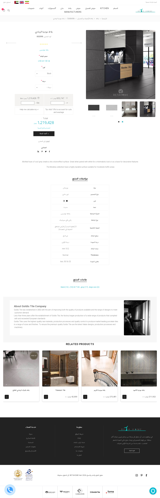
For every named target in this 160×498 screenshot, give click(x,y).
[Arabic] (16, 2)
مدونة (30, 434)
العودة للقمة (132, 451)
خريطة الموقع (79, 434)
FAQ (79, 438)
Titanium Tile (60, 390)
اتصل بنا (79, 455)
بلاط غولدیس (43, 50)
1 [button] (122, 122)
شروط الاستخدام (79, 447)
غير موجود (73, 355)
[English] (22, 2)
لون (44, 67)
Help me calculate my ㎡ (29, 109)
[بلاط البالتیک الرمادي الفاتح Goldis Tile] (21, 369)
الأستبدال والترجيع (30, 451)
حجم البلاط (44, 56)
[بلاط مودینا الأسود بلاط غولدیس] (139, 369)
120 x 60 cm (42, 61)
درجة (44, 81)
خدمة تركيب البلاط (79, 442)
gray (83, 287)
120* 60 (76, 287)
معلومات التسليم (31, 447)
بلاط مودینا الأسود (139, 390)
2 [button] (119, 122)
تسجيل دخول (7, 2)
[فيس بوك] (146, 475)
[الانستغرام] (137, 475)
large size (93, 287)
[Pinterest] (141, 475)
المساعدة (30, 442)
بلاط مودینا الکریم (99, 390)
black (63, 287)
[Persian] (27, 2)
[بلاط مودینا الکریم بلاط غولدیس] (100, 369)
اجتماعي (44, 147)
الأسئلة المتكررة (30, 438)
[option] (147, 109)
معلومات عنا (79, 451)
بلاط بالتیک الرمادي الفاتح (21, 390)
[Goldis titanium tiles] (60, 369)
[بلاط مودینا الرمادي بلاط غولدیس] (147, 109)
